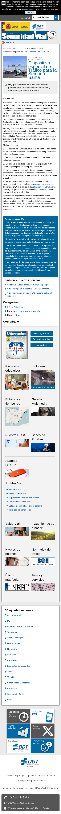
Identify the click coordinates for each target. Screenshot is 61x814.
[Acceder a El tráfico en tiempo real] (17, 416)
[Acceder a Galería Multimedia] (43, 411)
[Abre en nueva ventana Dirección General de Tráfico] (38, 26)
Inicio (15, 48)
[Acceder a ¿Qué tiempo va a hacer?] (43, 535)
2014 (41, 48)
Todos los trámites (17, 494)
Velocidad (11, 677)
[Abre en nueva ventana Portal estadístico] (18, 731)
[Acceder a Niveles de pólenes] (17, 561)
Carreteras (12, 660)
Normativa (12, 649)
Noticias (23, 48)
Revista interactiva (41, 339)
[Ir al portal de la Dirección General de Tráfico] (30, 762)
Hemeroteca (41, 345)
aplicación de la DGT (41, 187)
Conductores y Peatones (18, 683)
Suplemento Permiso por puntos (24, 497)
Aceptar (30, 12)
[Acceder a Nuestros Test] (17, 443)
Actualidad (19, 307)
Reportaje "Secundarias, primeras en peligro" (28, 285)
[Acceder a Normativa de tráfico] (43, 561)
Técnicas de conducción (20, 510)
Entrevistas (43, 775)
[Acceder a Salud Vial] (17, 531)
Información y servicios (23, 788)
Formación (12, 688)
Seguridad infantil (15, 694)
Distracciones (13, 643)
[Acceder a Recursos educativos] (17, 382)
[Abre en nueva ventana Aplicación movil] (42, 716)
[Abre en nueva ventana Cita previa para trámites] (18, 716)
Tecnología (12, 632)
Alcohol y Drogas (15, 637)
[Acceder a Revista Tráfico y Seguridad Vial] (29, 35)
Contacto (7, 788)
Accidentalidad (14, 615)
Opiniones (31, 775)
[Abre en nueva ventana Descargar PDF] (16, 346)
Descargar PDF (41, 333)
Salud (10, 671)
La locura (43, 378)
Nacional (32, 48)
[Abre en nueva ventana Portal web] (18, 745)
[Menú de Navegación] (3, 3)
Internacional (38, 780)
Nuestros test (15, 489)
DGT (9, 621)
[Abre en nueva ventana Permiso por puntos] (42, 745)
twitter (50, 184)
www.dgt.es (39, 184)
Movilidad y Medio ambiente (20, 626)
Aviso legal (53, 788)
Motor (53, 775)
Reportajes (20, 775)
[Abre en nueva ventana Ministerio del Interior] (15, 26)
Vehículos (11, 654)
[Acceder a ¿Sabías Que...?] (17, 473)
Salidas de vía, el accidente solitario (25, 506)
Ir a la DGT (25, 18)
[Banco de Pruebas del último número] (43, 447)
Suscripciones (24, 780)
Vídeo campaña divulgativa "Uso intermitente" (28, 289)
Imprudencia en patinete (42, 387)
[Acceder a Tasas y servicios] (43, 587)
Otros (17, 315)
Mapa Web (41, 788)
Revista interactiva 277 (19, 501)
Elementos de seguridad (18, 666)
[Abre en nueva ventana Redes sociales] (42, 731)
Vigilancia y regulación (30, 311)
